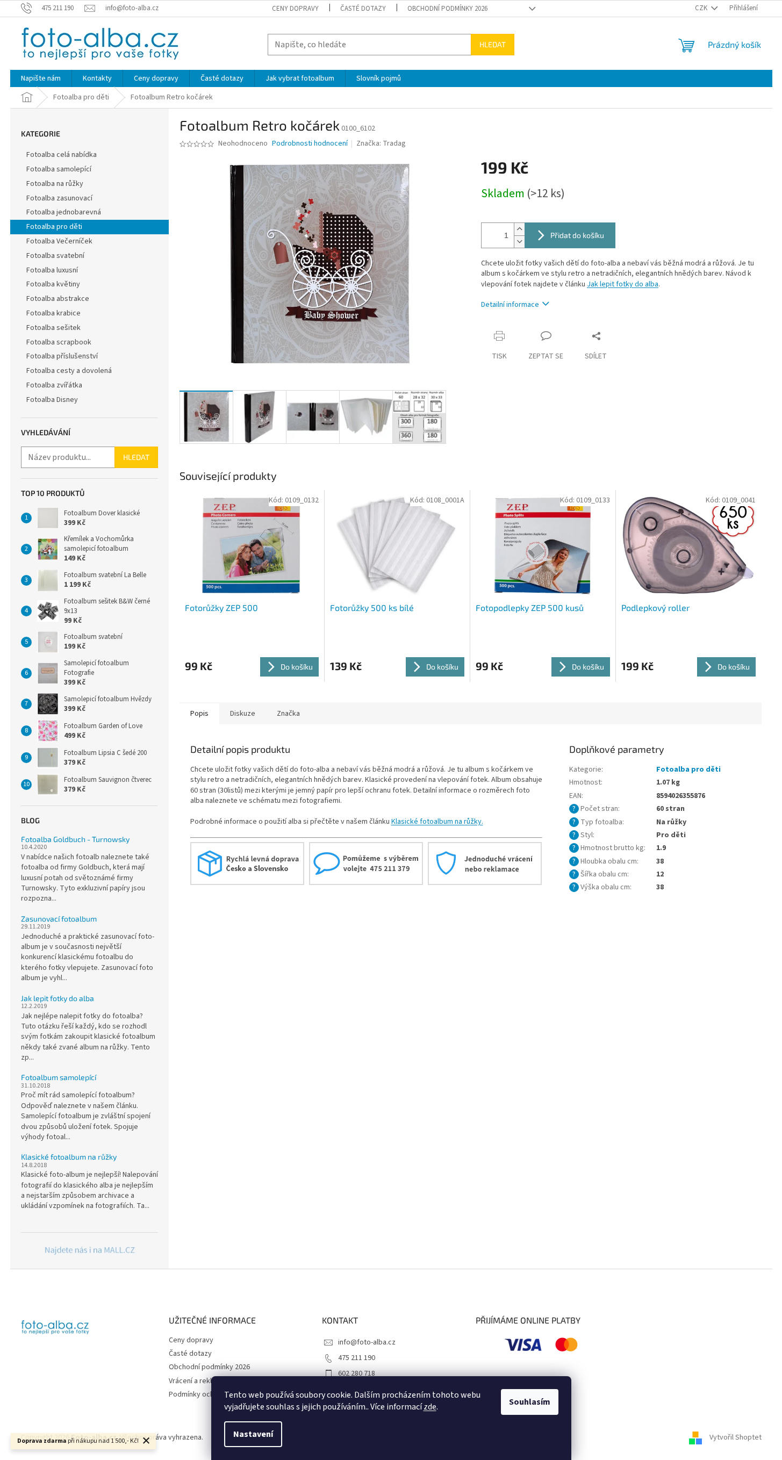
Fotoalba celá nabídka (61, 154)
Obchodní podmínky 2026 (447, 8)
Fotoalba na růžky (54, 183)
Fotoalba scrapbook (58, 342)
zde (430, 1407)
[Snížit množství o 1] (519, 241)
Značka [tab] (288, 713)
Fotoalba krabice (53, 313)
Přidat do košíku (577, 235)
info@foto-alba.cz (367, 1342)
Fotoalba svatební (55, 255)
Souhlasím (529, 1402)
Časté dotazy (363, 8)
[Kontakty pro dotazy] (366, 863)
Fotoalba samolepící (58, 169)
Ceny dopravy (295, 8)
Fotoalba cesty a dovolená (69, 370)
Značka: (381, 143)
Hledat (492, 44)
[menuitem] (40, 78)
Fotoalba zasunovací (59, 198)
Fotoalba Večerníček (59, 241)
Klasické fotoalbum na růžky (69, 1157)
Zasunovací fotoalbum (59, 919)
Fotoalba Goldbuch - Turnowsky (75, 839)
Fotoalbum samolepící (58, 1077)
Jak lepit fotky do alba (57, 998)
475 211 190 (356, 1358)
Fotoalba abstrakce (57, 298)
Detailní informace (510, 304)
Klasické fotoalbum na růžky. (437, 821)
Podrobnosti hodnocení (310, 144)
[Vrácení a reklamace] (485, 863)
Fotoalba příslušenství (62, 356)
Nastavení (253, 1434)
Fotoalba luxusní (52, 270)
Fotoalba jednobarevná (63, 212)
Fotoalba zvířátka (54, 385)
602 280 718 (356, 1373)
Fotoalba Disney (52, 399)
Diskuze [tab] (242, 713)
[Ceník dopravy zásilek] (247, 863)
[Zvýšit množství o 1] (519, 229)
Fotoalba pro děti (54, 226)
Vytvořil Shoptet (735, 1438)
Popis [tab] (199, 713)
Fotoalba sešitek (53, 327)
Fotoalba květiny (53, 284)
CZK (702, 8)
